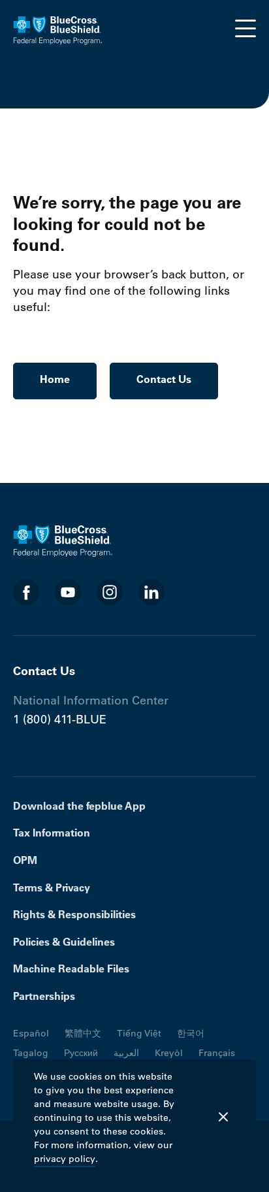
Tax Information (51, 832)
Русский (81, 1053)
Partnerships (44, 995)
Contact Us (163, 379)
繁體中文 (83, 1033)
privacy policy (64, 1159)
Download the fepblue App (79, 805)
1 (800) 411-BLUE (59, 719)
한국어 (190, 1033)
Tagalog (30, 1053)
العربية (126, 1053)
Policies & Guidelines (64, 941)
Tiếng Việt (139, 1033)
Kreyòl (169, 1053)
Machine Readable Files (71, 968)
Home (55, 379)
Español (31, 1033)
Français (216, 1053)
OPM (25, 860)
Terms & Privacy (51, 887)
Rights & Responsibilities (74, 914)
